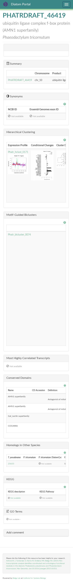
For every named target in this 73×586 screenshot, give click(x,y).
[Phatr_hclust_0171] (18, 164)
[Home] (5, 4)
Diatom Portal (20, 4)
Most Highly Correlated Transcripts (28, 358)
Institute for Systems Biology (34, 578)
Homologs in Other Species (23, 445)
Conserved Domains (18, 377)
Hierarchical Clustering (20, 132)
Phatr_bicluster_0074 (19, 235)
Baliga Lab (17, 578)
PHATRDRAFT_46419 (20, 80)
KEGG (10, 479)
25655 (11, 464)
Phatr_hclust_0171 (18, 152)
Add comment (15, 532)
